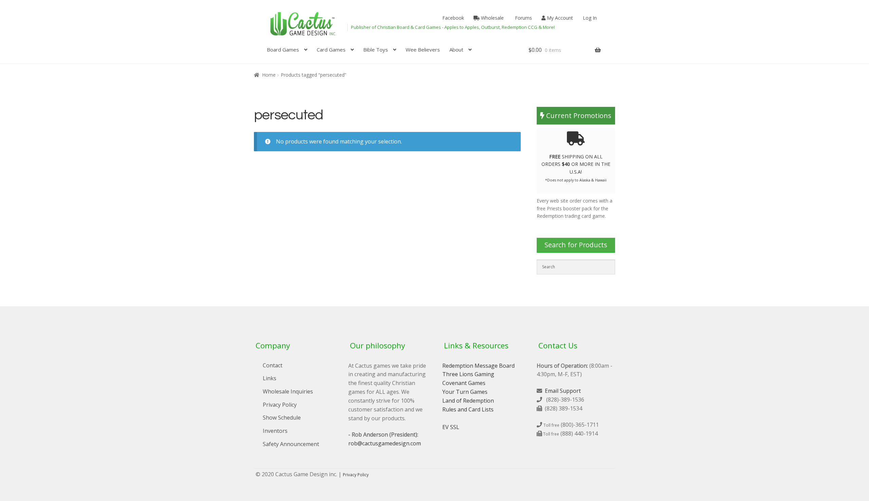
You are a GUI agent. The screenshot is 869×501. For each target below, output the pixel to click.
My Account (559, 18)
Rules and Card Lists (468, 409)
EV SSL (450, 427)
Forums (523, 18)
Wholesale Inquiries (288, 391)
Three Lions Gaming (468, 374)
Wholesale (492, 18)
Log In (590, 18)
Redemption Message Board (478, 365)
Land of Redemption (468, 400)
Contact (272, 365)
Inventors (275, 431)
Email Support (563, 390)
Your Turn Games (464, 392)
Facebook (452, 18)
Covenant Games (463, 383)
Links (269, 378)
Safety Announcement (291, 444)
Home (269, 75)
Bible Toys (375, 49)
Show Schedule (282, 417)
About (456, 49)
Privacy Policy (280, 404)
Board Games (283, 49)
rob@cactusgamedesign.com (384, 443)
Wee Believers (423, 49)
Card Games (331, 49)
